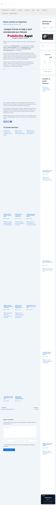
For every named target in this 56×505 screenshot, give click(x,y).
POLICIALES (27, 10)
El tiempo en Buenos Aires (48, 71)
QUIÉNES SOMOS (13, 13)
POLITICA (20, 10)
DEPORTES (13, 10)
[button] (15, 10)
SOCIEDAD (44, 10)
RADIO (38, 10)
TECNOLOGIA (5, 13)
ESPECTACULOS (5, 10)
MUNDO (33, 10)
